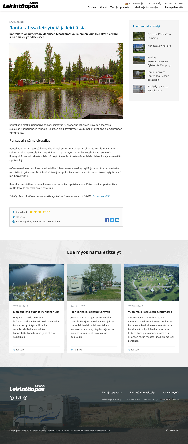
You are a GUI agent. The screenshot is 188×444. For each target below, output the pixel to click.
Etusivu (92, 7)
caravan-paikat (23, 221)
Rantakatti (21, 212)
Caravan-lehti (133, 399)
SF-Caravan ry (151, 399)
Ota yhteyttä (171, 392)
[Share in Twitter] (112, 221)
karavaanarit (39, 221)
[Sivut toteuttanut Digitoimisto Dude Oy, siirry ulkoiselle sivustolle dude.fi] (172, 431)
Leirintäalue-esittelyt (142, 392)
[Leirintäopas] (20, 9)
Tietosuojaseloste (170, 399)
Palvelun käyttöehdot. (84, 430)
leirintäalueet (54, 221)
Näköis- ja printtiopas (113, 399)
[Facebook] (11, 399)
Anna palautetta (174, 7)
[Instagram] (18, 399)
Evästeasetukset (102, 430)
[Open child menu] (131, 7)
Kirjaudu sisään (172, 3)
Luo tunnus (152, 3)
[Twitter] (25, 399)
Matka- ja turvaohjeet (147, 7)
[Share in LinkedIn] (117, 221)
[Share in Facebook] (107, 221)
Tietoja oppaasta (119, 7)
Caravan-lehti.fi (101, 196)
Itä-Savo (20, 217)
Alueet (103, 7)
